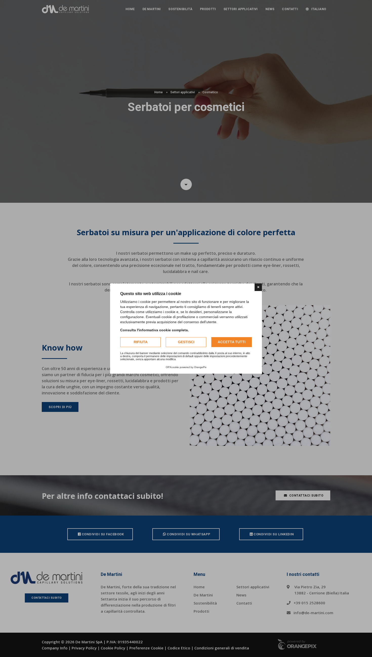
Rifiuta (141, 342)
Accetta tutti (231, 342)
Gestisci (186, 342)
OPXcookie (172, 367)
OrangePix (200, 367)
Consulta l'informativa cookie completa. (154, 330)
